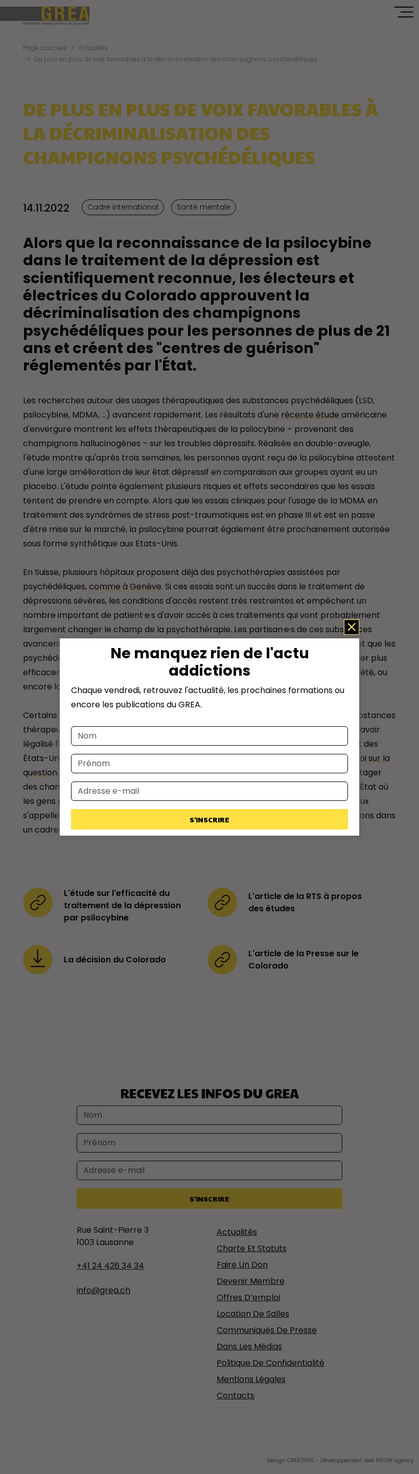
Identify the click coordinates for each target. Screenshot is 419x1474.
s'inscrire (209, 819)
